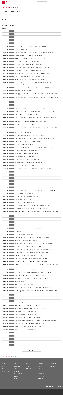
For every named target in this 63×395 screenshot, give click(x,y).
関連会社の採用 (40, 378)
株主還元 (15, 378)
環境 (27, 363)
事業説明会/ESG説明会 (17, 366)
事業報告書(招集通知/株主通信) (18, 373)
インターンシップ (41, 376)
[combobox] (42, 2)
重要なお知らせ (53, 366)
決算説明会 (16, 368)
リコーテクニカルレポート (42, 366)
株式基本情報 (16, 376)
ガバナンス (28, 366)
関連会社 (3, 366)
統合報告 (3, 368)
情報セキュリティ (29, 368)
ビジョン (3, 363)
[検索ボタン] (47, 2)
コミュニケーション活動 (5, 371)
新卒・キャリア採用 (41, 373)
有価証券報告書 (16, 371)
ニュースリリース (8, 7)
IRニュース (16, 363)
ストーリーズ (52, 368)
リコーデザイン (40, 368)
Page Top (59, 386)
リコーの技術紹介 (41, 363)
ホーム (3, 7)
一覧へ (56, 386)
